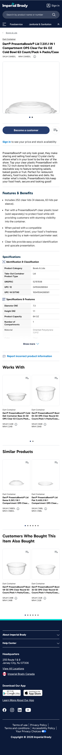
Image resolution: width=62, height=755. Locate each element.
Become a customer (26, 130)
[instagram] (12, 710)
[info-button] (34, 56)
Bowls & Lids (11, 33)
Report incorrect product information (29, 356)
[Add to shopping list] (27, 378)
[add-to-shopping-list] (55, 130)
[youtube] (28, 710)
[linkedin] (20, 710)
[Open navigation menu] (4, 24)
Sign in (7, 141)
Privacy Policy (38, 725)
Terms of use (20, 725)
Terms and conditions (17, 728)
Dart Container (9, 39)
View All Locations (13, 668)
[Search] (53, 14)
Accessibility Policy (43, 728)
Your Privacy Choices (28, 731)
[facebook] (4, 710)
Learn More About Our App (18, 700)
